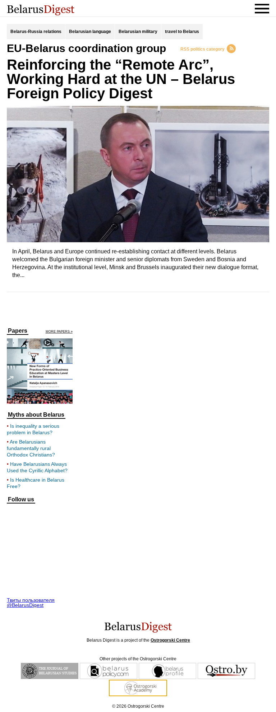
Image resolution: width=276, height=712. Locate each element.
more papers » (59, 331)
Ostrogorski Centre (170, 640)
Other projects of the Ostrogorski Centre (138, 659)
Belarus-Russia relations (35, 31)
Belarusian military (138, 31)
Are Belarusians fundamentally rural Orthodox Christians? (31, 448)
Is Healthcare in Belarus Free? (35, 483)
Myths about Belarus (36, 415)
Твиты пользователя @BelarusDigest (31, 602)
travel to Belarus (182, 31)
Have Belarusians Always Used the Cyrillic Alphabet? (37, 467)
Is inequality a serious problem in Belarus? (33, 429)
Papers (17, 331)
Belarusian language (90, 31)
